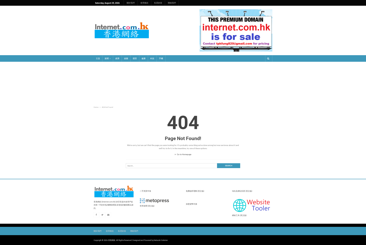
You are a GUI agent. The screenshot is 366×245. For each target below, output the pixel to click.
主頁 (98, 58)
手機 (161, 58)
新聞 (107, 58)
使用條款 (144, 3)
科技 (152, 58)
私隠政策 (158, 3)
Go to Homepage (183, 154)
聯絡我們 (172, 3)
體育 (135, 58)
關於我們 (131, 3)
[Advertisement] (183, 83)
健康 (144, 58)
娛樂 (126, 58)
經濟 (117, 58)
